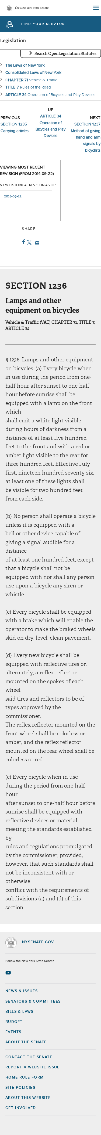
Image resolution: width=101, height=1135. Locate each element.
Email (36, 242)
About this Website (28, 1098)
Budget (13, 1022)
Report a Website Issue (32, 1067)
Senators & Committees (33, 1001)
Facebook (22, 241)
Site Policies (20, 1088)
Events (13, 1032)
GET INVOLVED (20, 1108)
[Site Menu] (95, 8)
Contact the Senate (28, 1057)
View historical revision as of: (28, 185)
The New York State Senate (31, 8)
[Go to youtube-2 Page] (8, 972)
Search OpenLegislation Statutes (65, 53)
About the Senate (26, 1042)
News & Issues (21, 991)
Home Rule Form (24, 1077)
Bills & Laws (19, 1012)
